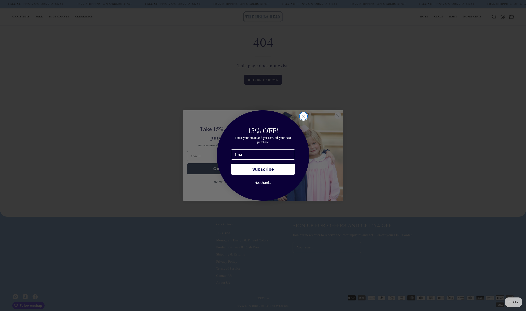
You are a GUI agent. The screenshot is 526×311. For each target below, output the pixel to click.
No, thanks (263, 182)
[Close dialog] (303, 116)
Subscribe (263, 169)
